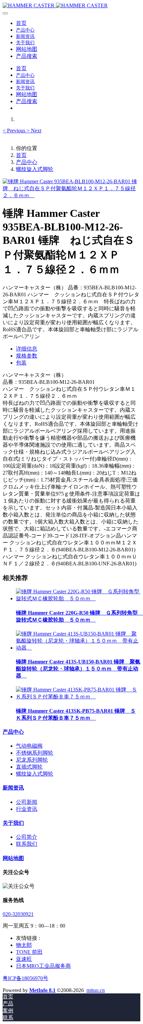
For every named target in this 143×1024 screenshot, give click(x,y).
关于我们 (13, 823)
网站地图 (13, 858)
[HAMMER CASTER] (71, 6)
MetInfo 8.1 (42, 990)
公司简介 (26, 837)
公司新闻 (26, 802)
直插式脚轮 (29, 767)
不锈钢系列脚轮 (34, 753)
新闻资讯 (13, 788)
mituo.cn (95, 990)
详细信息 (26, 349)
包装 (21, 363)
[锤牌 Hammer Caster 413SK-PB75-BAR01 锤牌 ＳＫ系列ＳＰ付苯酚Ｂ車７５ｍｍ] (78, 696)
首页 (21, 23)
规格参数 (26, 356)
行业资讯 (26, 809)
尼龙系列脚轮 (32, 760)
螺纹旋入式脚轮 (34, 169)
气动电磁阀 (29, 746)
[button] (15, 130)
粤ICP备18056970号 (25, 978)
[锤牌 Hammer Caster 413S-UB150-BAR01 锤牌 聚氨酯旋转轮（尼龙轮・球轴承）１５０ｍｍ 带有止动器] (78, 648)
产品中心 (26, 162)
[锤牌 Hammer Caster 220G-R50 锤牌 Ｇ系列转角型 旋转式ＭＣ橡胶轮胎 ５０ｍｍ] (78, 598)
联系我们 (26, 844)
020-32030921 (18, 914)
